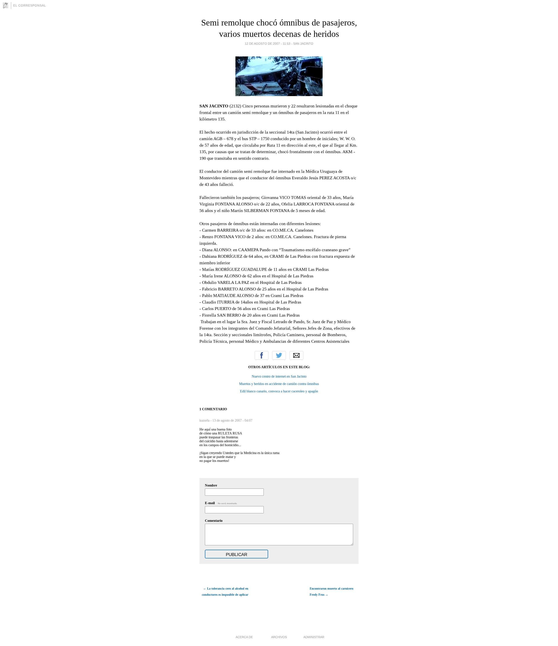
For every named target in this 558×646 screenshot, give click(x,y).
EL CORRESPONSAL (29, 5)
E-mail (221, 503)
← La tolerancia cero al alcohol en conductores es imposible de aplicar (225, 591)
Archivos (279, 637)
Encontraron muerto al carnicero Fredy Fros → (331, 591)
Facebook (262, 355)
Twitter (279, 355)
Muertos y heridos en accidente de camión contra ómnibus (279, 384)
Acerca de (244, 637)
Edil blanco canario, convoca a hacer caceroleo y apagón (279, 391)
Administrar (313, 637)
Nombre (211, 485)
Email (296, 355)
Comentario (214, 520)
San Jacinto (303, 43)
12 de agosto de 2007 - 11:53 (267, 43)
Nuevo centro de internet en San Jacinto (279, 376)
